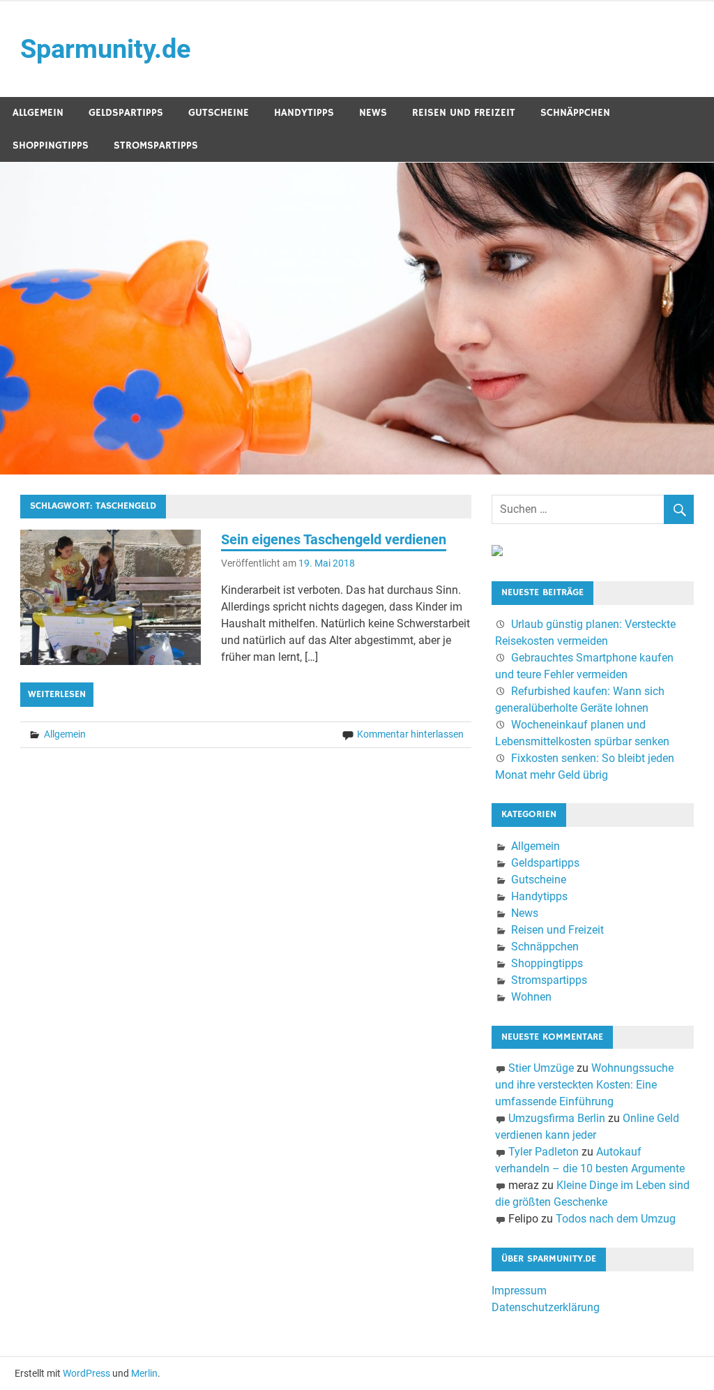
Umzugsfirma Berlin (556, 1118)
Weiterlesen (57, 694)
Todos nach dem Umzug (616, 1218)
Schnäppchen (575, 112)
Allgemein (38, 112)
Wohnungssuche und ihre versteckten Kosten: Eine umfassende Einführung (584, 1084)
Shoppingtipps (51, 145)
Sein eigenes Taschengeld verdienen (333, 539)
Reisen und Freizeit (463, 112)
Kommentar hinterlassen (410, 734)
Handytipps (304, 112)
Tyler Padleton (543, 1151)
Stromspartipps (156, 145)
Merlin (144, 1373)
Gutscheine (218, 112)
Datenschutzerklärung (546, 1307)
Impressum (519, 1290)
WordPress (86, 1373)
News (373, 112)
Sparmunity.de (105, 48)
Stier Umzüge (541, 1068)
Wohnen (531, 996)
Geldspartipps (126, 112)
